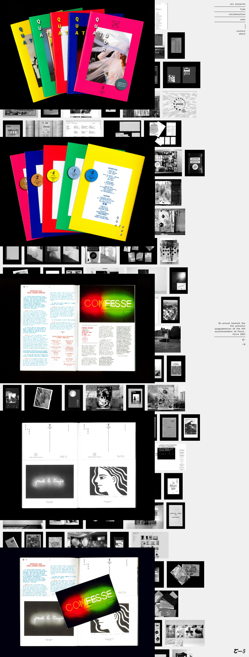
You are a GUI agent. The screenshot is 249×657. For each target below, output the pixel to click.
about (242, 33)
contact (240, 31)
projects (237, 4)
